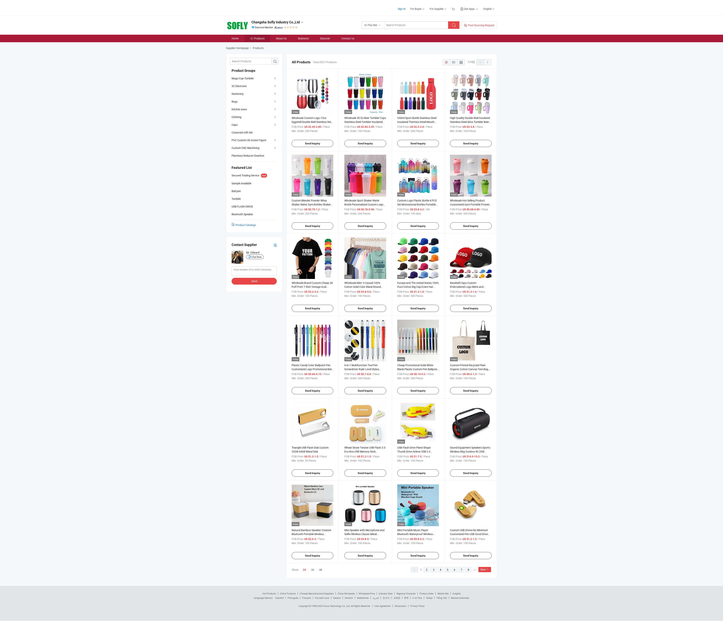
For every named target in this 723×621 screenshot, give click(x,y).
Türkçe (429, 597)
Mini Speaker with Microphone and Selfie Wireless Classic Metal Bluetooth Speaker (364, 534)
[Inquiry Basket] (454, 9)
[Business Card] (275, 244)
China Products (288, 593)
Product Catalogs (246, 225)
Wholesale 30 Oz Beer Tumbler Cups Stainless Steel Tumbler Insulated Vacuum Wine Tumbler (365, 122)
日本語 (397, 597)
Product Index (426, 593)
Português (293, 597)
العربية (376, 597)
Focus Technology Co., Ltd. (337, 605)
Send (254, 281)
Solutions (303, 38)
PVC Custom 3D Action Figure (249, 140)
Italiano (337, 597)
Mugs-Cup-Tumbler (243, 78)
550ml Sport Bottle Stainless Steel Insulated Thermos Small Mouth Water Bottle (416, 122)
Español (279, 597)
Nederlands (363, 597)
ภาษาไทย (417, 597)
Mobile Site (443, 593)
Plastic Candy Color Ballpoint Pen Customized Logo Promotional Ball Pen (312, 369)
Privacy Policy (417, 605)
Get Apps (469, 9)
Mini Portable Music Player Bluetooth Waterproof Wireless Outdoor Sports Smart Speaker (415, 534)
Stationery (238, 94)
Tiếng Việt (441, 597)
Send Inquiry (312, 143)
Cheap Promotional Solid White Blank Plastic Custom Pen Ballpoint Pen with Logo (417, 369)
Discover (325, 38)
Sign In (402, 9)
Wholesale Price (367, 593)
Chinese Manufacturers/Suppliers (317, 593)
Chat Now (256, 256)
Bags (235, 101)
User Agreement (382, 605)
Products (259, 38)
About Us (281, 38)
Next (483, 569)
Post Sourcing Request (481, 25)
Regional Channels (406, 593)
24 (304, 569)
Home (235, 38)
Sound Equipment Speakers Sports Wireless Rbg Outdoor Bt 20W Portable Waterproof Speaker (470, 451)
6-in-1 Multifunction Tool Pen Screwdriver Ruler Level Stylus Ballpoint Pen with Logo (361, 369)
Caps (235, 124)
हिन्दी (406, 597)
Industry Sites (386, 593)
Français (306, 597)
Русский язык (322, 597)
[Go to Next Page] (487, 62)
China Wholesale (346, 593)
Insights (457, 593)
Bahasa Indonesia (460, 597)
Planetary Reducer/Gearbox (248, 155)
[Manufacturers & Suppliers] (250, 7)
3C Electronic (239, 86)
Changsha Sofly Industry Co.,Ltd (275, 22)
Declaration (400, 605)
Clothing (236, 117)
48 (320, 569)
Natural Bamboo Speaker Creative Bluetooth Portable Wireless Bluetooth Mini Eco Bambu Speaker (312, 534)
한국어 (386, 597)
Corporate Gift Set (242, 132)
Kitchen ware (239, 109)
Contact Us (347, 38)
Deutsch (349, 597)
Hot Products (269, 593)
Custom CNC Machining (245, 148)
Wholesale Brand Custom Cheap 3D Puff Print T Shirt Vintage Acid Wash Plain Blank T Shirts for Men (312, 287)
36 (312, 569)
